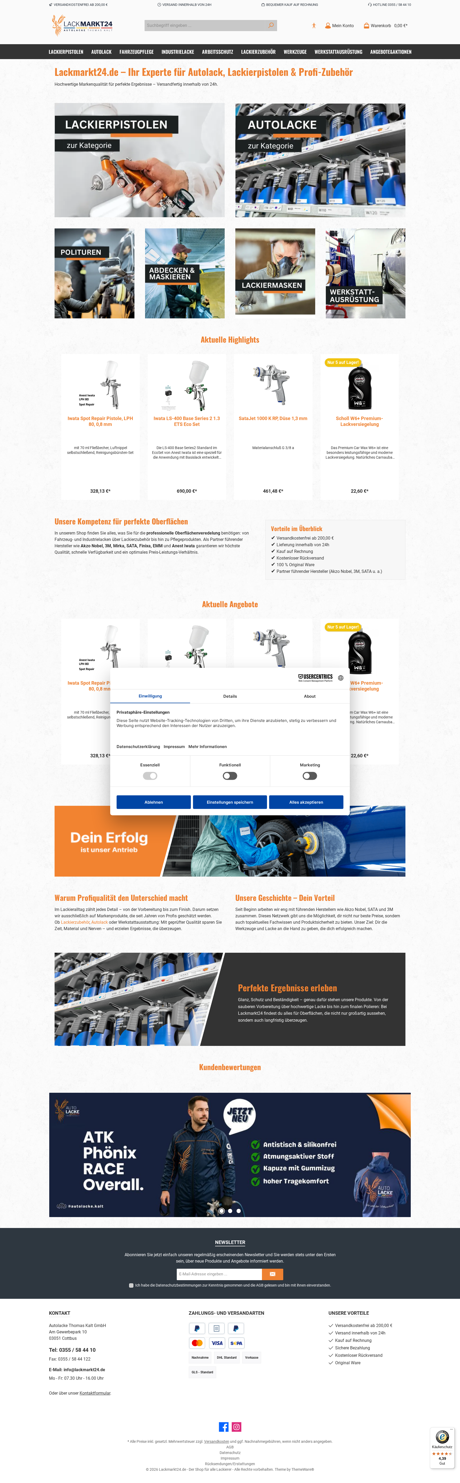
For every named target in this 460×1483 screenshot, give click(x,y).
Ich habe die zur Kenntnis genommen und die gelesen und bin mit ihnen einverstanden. (233, 1285)
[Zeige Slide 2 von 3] (230, 1211)
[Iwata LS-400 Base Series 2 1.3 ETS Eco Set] (100, 385)
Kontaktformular (95, 1393)
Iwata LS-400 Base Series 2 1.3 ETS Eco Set (100, 421)
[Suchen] (271, 25)
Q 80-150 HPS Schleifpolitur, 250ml (359, 421)
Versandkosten (216, 1441)
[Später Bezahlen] (236, 1328)
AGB (260, 1285)
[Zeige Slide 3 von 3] (238, 1211)
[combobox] (204, 25)
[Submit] (272, 1274)
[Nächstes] (401, 427)
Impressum (230, 1458)
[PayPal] (197, 1328)
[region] (230, 427)
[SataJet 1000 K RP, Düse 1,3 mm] (187, 385)
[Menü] (451, 1430)
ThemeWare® (302, 1469)
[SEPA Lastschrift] (236, 1343)
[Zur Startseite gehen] (82, 25)
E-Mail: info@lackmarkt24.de (77, 1369)
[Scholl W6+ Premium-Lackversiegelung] (273, 385)
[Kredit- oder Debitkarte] (207, 1343)
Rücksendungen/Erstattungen (230, 1464)
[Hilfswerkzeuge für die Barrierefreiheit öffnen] (314, 25)
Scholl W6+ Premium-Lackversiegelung (273, 421)
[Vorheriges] (59, 427)
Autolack (99, 922)
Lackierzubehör (75, 922)
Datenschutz (230, 1453)
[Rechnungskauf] (216, 1328)
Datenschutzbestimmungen (179, 1285)
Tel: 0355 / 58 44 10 (72, 1350)
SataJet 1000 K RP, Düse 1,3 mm (187, 418)
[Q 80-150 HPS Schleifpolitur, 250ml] (360, 385)
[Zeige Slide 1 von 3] (221, 1211)
